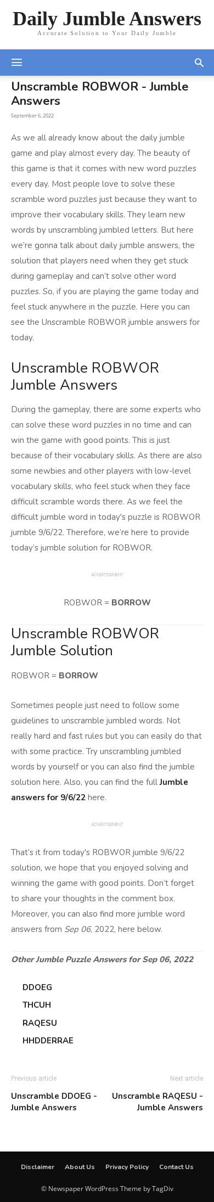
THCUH (36, 1004)
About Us (80, 1166)
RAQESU (39, 1023)
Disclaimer (37, 1166)
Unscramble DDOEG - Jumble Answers (54, 1102)
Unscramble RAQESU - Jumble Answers (157, 1102)
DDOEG (37, 987)
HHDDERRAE (48, 1040)
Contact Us (176, 1166)
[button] (199, 62)
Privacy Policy (127, 1166)
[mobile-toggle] (16, 62)
